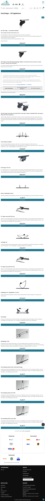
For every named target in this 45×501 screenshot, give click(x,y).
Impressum (29, 84)
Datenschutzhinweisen (21, 84)
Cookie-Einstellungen (9, 88)
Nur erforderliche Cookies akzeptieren (22, 88)
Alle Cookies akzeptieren (35, 88)
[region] (22, 82)
